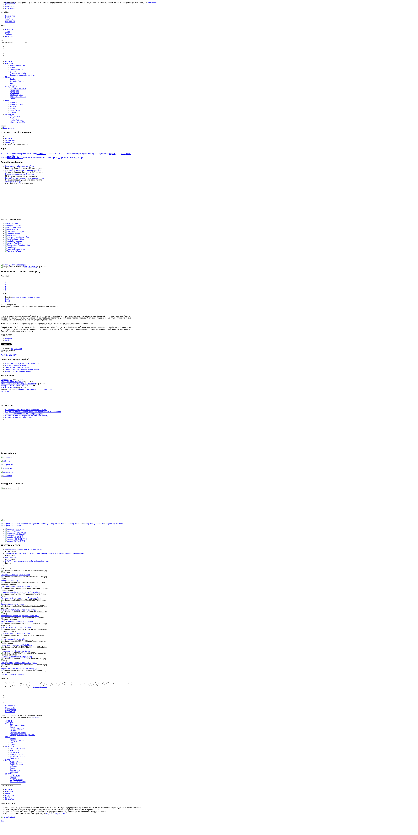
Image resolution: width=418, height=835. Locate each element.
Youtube (8, 34)
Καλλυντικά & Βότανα (18, 748)
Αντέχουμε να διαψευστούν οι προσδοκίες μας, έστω (21, 598)
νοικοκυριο (118, 153)
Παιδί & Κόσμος (16, 762)
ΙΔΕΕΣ (7, 760)
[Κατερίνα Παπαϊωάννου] (15, 249)
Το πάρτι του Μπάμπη (9, 580)
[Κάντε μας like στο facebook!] (11, 817)
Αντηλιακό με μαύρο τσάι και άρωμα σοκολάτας (23, 170)
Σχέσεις (12, 744)
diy (2, 154)
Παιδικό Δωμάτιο (16, 754)
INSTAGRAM (20, 533)
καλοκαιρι (96, 153)
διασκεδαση (49, 153)
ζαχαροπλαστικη (88, 154)
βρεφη (29, 154)
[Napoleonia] (10, 247)
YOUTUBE (18, 537)
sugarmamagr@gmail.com (40, 687)
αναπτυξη (18, 154)
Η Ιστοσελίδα (10, 706)
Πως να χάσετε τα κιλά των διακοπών (19, 174)
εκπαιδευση (71, 154)
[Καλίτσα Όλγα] (11, 224)
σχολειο (44, 157)
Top (2, 821)
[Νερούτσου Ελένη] (13, 227)
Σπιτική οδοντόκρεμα (13, 182)
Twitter (7, 32)
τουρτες (50, 157)
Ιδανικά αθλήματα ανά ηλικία (12, 382)
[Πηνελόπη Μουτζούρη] (14, 233)
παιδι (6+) (15, 157)
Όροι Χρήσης (10, 708)
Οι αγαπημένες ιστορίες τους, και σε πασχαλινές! (23, 549)
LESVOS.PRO (20, 539)
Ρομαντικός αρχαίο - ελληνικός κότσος (20, 166)
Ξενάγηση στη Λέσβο (18, 733)
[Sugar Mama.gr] (7, 128)
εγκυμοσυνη (64, 153)
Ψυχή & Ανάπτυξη (16, 780)
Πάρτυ (7, 18)
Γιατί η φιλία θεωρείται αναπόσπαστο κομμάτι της (19, 663)
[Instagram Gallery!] (11, 524)
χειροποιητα (65, 157)
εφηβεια (78, 154)
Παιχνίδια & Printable (13, 412)
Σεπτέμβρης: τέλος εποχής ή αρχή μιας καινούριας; (24, 178)
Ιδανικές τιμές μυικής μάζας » (42, 389)
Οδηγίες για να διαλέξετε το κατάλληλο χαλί (30, 410)
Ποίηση (12, 727)
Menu (3, 126)
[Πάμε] (26, 42)
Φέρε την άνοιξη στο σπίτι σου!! (13, 604)
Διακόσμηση (14, 750)
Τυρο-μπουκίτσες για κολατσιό (12, 386)
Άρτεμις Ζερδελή (30, 267)
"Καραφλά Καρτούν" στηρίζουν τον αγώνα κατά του (20, 592)
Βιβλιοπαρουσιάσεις (17, 725)
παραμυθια (26, 157)
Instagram (9, 36)
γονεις (34, 154)
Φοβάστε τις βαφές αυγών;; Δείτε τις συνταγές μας (20, 668)
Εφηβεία (13, 778)
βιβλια (24, 154)
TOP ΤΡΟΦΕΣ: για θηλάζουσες (17, 367)
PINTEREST (19, 535)
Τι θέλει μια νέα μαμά (9, 387)
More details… (153, 2)
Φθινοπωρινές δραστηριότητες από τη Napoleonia (41, 412)
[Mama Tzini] (10, 235)
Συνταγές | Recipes (17, 741)
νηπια (112, 153)
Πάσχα (12, 768)
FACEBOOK (19, 529)
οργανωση (4, 157)
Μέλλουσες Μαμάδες (18, 782)
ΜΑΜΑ (7, 737)
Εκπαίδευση (14, 772)
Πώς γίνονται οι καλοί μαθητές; (12, 674)
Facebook (9, 29)
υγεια (55, 157)
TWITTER (16, 531)
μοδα (107, 153)
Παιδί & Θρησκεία (16, 764)
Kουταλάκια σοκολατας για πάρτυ (13, 639)
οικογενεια (126, 153)
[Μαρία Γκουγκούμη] (13, 241)
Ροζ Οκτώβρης (6, 380)
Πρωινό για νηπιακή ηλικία (15, 365)
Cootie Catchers (28, 417)
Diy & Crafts (14, 752)
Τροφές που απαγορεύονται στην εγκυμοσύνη (22, 369)
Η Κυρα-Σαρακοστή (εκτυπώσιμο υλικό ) (16, 657)
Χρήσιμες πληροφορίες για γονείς (22, 735)
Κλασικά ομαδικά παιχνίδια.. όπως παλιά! (17, 622)
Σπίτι (11, 743)
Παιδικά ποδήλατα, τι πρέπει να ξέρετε (15, 575)
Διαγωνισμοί (10, 6)
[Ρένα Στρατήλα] (11, 229)
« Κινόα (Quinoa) (24, 389)
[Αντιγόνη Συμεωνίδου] (14, 239)
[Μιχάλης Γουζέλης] (13, 243)
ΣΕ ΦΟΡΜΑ (9, 140)
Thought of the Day (17, 729)
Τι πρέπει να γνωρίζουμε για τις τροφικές (16, 627)
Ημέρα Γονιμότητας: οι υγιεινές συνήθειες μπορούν (20, 586)
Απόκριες (13, 766)
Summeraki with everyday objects (30, 414)
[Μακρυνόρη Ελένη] (13, 225)
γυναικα (41, 153)
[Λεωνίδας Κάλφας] (13, 251)
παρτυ (32, 157)
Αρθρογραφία (10, 710)
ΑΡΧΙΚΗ (8, 138)
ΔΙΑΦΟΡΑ (9, 723)
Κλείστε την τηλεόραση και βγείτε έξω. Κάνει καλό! (20, 616)
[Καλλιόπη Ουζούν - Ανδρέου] (17, 237)
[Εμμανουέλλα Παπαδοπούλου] (17, 245)
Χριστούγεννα (15, 770)
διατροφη (56, 153)
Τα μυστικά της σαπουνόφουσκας (35, 416)
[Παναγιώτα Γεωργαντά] (14, 231)
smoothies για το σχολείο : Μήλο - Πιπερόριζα (22, 363)
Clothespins (14, 758)
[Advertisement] (66, 202)
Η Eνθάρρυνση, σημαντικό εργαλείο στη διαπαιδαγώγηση (27, 561)
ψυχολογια (78, 157)
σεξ (35, 157)
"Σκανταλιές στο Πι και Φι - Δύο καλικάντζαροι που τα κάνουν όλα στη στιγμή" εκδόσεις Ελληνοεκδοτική (44, 553)
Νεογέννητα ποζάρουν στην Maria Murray (17, 645)
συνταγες (38, 157)
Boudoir (13, 739)
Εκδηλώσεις (10, 16)
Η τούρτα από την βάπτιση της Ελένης (15, 651)
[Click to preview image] (13, 265)
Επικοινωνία (10, 8)
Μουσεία (13, 731)
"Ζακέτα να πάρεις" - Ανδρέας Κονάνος (16, 633)
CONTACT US (19, 541)
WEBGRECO (37, 717)
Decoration (9, 410)
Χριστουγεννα (9, 153)
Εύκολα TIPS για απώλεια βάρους (18, 371)
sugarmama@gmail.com (55, 813)
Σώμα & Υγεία (10, 142)
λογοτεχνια (102, 154)
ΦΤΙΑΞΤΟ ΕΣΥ (11, 746)
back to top (5, 391)
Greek (9, 488)
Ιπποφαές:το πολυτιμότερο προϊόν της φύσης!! (18, 610)
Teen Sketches (11, 414)
